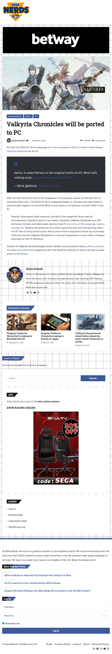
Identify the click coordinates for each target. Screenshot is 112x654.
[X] (31, 292)
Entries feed (15, 514)
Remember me (12, 623)
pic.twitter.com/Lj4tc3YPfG (52, 177)
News (28, 116)
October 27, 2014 (48, 186)
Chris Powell (18, 140)
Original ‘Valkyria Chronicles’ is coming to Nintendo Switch (19, 336)
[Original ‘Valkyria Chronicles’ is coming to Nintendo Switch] (22, 321)
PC (36, 116)
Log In (56, 630)
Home (49, 644)
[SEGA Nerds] (16, 12)
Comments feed (17, 520)
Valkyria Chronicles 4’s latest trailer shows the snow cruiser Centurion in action (89, 337)
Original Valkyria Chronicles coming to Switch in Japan (52, 336)
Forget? (105, 615)
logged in (21, 365)
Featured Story (15, 116)
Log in (12, 508)
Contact (77, 644)
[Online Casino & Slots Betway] (56, 39)
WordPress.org (16, 526)
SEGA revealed (79, 147)
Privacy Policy (63, 644)
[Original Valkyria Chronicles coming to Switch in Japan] (56, 321)
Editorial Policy (100, 644)
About (86, 644)
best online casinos (49, 401)
